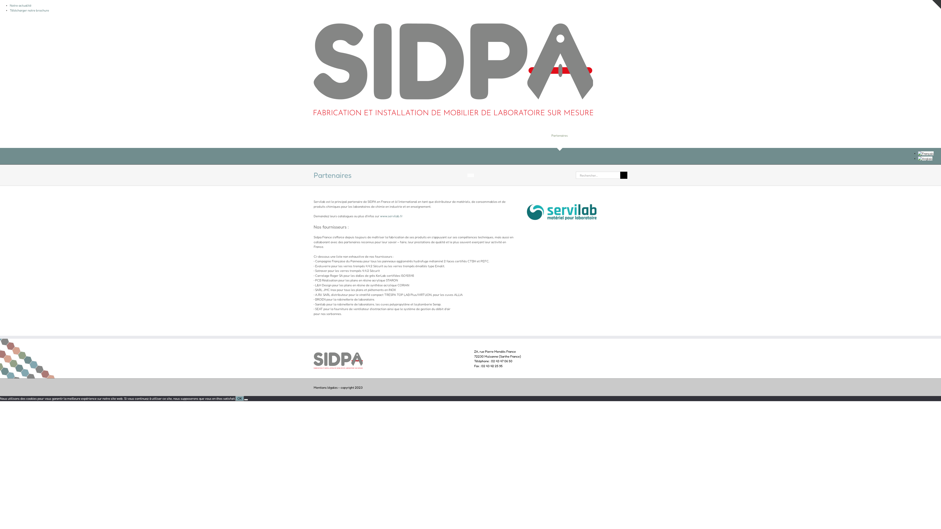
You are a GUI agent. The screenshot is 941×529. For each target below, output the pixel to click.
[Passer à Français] (926, 153)
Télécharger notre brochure (29, 10)
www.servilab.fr (391, 216)
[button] (619, 135)
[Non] (246, 399)
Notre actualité (20, 5)
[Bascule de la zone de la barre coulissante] (936, 4)
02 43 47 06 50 (501, 361)
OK (239, 398)
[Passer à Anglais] (925, 158)
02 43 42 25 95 (492, 366)
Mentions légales (326, 387)
